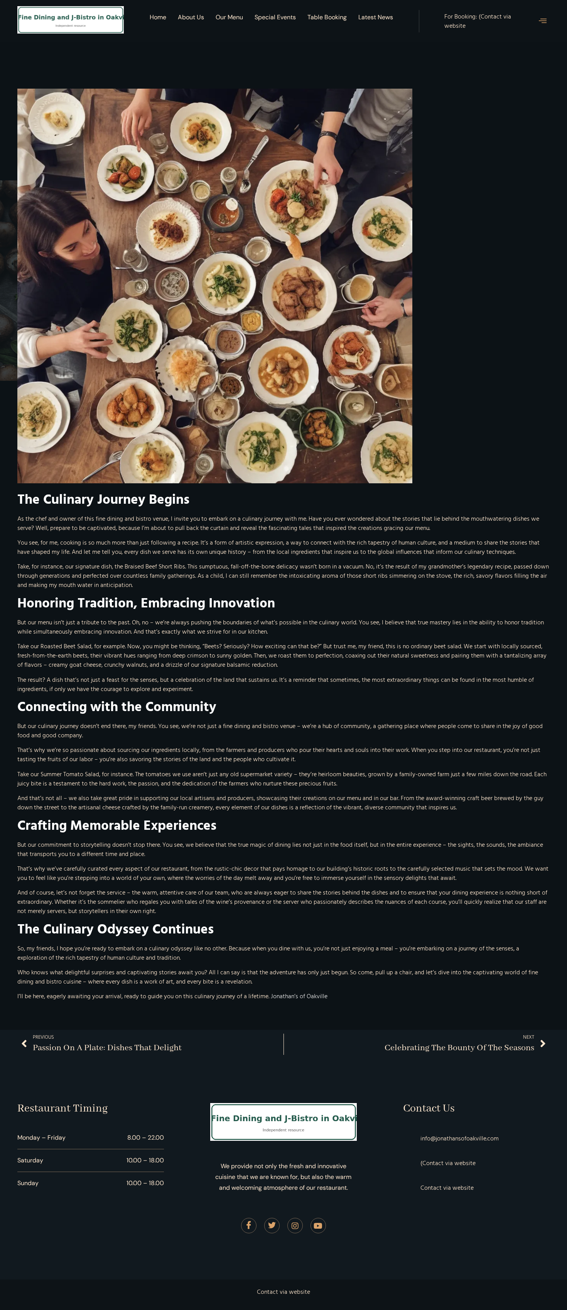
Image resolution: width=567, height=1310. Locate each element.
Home (158, 17)
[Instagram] (295, 1225)
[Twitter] (272, 1225)
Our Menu (229, 17)
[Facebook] (248, 1225)
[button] (542, 21)
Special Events (275, 17)
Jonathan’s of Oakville (299, 996)
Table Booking (327, 17)
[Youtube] (318, 1225)
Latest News (375, 17)
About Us (191, 17)
